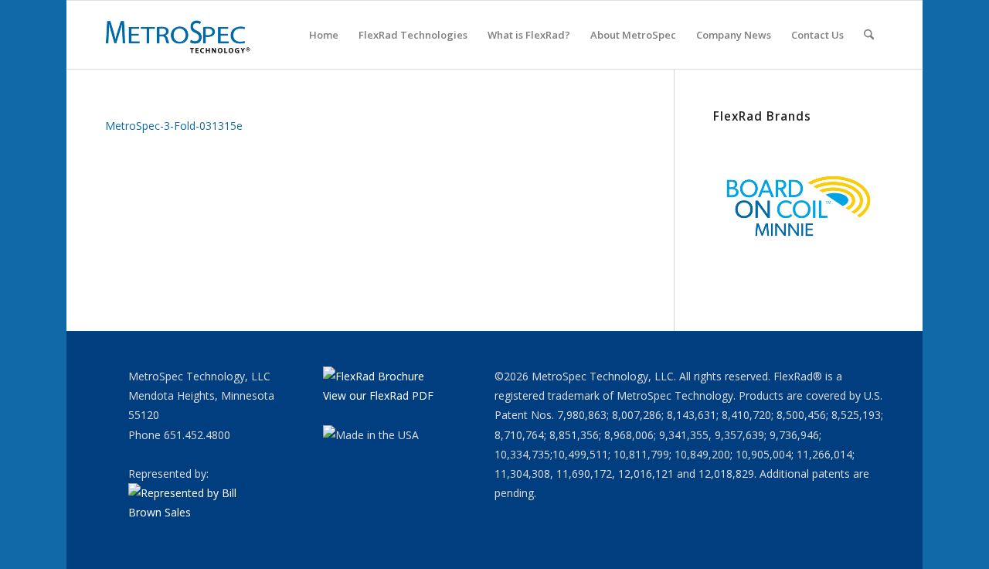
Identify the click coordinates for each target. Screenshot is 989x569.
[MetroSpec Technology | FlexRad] (179, 35)
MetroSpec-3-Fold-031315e (174, 125)
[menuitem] (323, 35)
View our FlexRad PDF (378, 395)
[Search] (869, 35)
